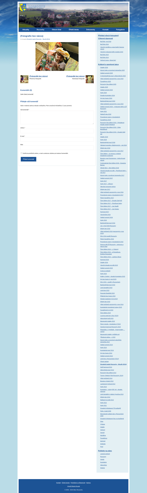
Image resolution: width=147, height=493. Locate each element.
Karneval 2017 (104, 212)
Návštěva (103, 435)
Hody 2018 (103, 139)
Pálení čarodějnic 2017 (107, 198)
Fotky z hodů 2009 (105, 411)
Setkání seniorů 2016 (106, 217)
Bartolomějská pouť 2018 (107, 142)
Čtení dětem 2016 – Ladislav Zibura (110, 257)
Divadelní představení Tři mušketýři (110, 408)
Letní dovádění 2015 (106, 287)
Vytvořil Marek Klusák (73, 486)
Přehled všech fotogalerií (108, 36)
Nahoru (88, 483)
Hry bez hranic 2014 (106, 353)
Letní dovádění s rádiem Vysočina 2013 (111, 394)
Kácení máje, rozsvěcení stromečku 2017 (112, 175)
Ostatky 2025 (104, 87)
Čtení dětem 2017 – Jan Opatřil (109, 206)
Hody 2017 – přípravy (106, 184)
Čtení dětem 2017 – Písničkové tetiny (111, 203)
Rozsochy (103, 456)
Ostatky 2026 (104, 67)
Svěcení (102, 430)
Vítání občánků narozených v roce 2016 (111, 192)
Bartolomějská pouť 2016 (107, 223)
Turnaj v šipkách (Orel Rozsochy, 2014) (111, 375)
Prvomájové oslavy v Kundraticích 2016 (111, 242)
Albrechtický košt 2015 (106, 318)
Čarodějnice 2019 (105, 120)
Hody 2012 (103, 402)
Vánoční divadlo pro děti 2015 (109, 265)
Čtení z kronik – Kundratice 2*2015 (110, 324)
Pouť (101, 446)
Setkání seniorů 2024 (106, 90)
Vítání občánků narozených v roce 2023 (111, 104)
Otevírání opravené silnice (108, 186)
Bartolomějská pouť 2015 (107, 285)
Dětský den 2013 (105, 397)
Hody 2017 (103, 181)
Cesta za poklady (105, 271)
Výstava (102, 424)
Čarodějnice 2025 (105, 81)
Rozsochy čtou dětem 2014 (108, 373)
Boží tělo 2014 (104, 57)
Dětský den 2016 (105, 228)
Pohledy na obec (105, 451)
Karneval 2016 (104, 259)
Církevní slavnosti (105, 38)
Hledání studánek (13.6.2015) (109, 299)
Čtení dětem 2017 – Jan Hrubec (109, 209)
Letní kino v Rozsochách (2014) (109, 359)
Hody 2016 (103, 220)
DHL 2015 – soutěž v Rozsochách (110, 282)
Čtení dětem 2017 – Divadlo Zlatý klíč (111, 200)
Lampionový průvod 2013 (107, 384)
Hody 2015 (103, 273)
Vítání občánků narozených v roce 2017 (111, 151)
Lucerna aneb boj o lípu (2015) (109, 315)
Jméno (22, 128)
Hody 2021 (103, 111)
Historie (102, 468)
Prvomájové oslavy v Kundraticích (110, 117)
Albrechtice (103, 465)
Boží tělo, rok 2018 (105, 41)
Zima (101, 421)
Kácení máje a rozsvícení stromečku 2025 (112, 70)
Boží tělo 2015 (104, 54)
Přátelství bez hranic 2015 (107, 296)
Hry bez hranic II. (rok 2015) (108, 279)
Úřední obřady (104, 361)
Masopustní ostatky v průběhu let (109, 334)
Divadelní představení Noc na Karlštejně (112, 418)
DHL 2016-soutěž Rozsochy (108, 236)
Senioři (102, 432)
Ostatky (102, 427)
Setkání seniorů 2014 (106, 345)
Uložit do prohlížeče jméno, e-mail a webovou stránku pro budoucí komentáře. (45, 153)
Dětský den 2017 (105, 189)
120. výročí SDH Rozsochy (108, 226)
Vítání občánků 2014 (106, 378)
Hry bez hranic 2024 (106, 98)
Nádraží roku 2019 (105, 114)
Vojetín (102, 459)
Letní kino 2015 (104, 290)
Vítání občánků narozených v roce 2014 (111, 304)
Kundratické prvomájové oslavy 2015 (111, 307)
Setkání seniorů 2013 (106, 356)
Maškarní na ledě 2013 (107, 400)
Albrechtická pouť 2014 (107, 370)
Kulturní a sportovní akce (108, 64)
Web (21, 144)
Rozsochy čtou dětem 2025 (108, 84)
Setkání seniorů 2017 (106, 178)
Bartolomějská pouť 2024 (107, 101)
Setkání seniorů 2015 (106, 268)
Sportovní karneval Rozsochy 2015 (110, 327)
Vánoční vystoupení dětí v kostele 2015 (111, 52)
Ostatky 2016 (104, 262)
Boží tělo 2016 (104, 44)
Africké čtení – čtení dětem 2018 (109, 168)
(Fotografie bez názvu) (38, 76)
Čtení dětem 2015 (105, 313)
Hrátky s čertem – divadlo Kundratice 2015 (112, 276)
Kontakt (58, 483)
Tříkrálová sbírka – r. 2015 (107, 337)
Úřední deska (66, 483)
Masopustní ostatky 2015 (107, 321)
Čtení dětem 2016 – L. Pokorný (109, 249)
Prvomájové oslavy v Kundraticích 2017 (111, 195)
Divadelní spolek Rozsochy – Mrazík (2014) (38, 39)
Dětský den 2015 (105, 301)
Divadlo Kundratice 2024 (107, 95)
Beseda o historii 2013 (106, 381)
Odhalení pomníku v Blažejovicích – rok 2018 (113, 145)
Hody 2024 (103, 92)
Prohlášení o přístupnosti (78, 483)
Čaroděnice (103, 438)
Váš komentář (24, 110)
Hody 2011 (103, 405)
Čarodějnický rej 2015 (106, 310)
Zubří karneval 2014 (106, 367)
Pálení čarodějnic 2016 (107, 239)
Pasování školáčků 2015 (107, 293)
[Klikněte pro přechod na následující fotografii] (57, 56)
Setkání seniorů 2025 (106, 73)
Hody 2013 (103, 387)
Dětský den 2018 (105, 148)
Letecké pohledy (105, 454)
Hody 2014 (103, 347)
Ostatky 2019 (104, 137)
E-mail (22, 136)
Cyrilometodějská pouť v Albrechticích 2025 (113, 76)
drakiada (102, 444)
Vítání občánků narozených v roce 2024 (111, 78)
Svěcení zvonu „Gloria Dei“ (108, 60)
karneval (102, 441)
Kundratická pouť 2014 (107, 350)
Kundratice (103, 462)
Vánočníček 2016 (105, 214)
